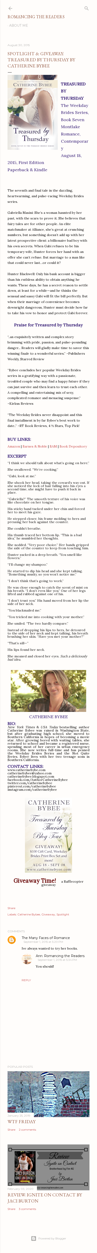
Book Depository (73, 446)
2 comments (27, 1129)
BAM (53, 446)
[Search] (86, 7)
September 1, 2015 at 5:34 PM (57, 960)
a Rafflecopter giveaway (62, 883)
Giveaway (48, 914)
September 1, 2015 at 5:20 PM (43, 941)
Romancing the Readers (36, 16)
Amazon (14, 446)
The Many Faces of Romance (46, 938)
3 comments (27, 1209)
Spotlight (63, 914)
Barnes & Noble (35, 446)
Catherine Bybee (28, 914)
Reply (26, 980)
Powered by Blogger (52, 1238)
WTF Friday (22, 1121)
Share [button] (11, 908)
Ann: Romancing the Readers (60, 956)
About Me (18, 25)
